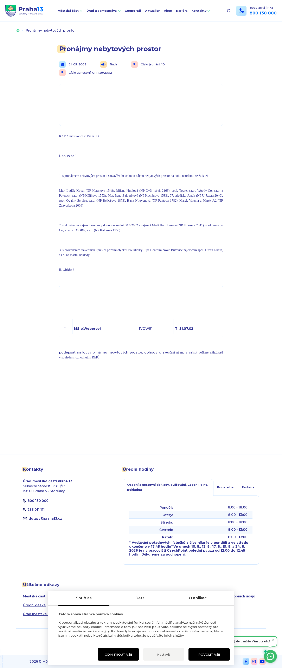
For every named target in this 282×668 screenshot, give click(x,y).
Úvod (18, 30)
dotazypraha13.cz (45, 518)
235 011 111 (36, 510)
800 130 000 (263, 13)
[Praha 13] (24, 10)
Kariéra (181, 11)
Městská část (68, 11)
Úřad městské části (39, 614)
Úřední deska (34, 605)
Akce (168, 11)
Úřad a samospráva (101, 11)
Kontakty (199, 11)
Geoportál (133, 11)
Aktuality (152, 11)
